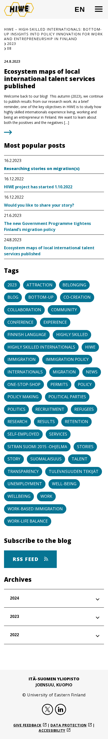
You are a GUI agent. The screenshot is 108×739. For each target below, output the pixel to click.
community (64, 309)
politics (16, 409)
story (14, 459)
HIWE (90, 347)
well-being (64, 483)
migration (64, 372)
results (46, 421)
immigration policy (67, 359)
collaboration (24, 309)
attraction (39, 285)
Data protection (68, 725)
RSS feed (26, 559)
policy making (23, 396)
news (91, 372)
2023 (11, 43)
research (17, 421)
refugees (84, 409)
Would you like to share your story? (39, 205)
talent (79, 459)
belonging (74, 285)
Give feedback (27, 725)
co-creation (77, 297)
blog (13, 297)
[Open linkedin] (60, 710)
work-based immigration (35, 509)
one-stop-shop (24, 384)
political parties (67, 396)
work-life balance (28, 521)
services (58, 434)
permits (59, 384)
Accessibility (52, 730)
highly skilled (72, 334)
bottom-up (40, 297)
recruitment (49, 409)
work (46, 496)
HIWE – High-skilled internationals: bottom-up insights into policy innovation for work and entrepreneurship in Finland (53, 34)
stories (85, 446)
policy (85, 384)
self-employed (23, 434)
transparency (23, 471)
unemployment (25, 483)
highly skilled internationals (41, 347)
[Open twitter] (47, 710)
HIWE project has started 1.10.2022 (38, 187)
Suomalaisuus (46, 459)
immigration (22, 359)
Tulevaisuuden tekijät (73, 471)
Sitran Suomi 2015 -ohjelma (37, 446)
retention (76, 421)
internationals (25, 372)
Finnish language (27, 334)
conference (20, 322)
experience (55, 322)
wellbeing (19, 496)
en (82, 11)
